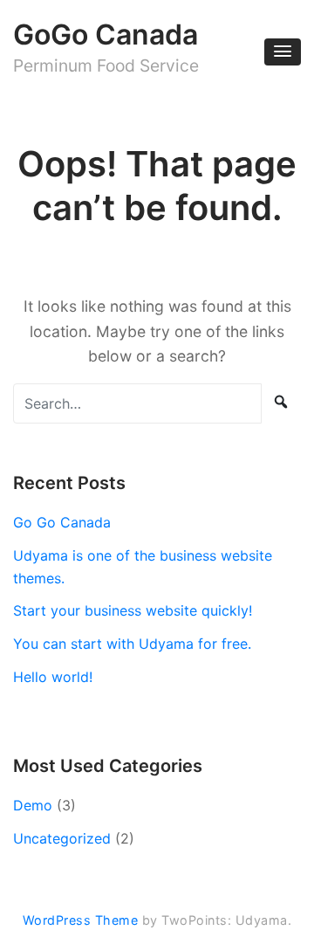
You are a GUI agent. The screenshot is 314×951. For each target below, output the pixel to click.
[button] (282, 51)
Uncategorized (62, 838)
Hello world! (52, 677)
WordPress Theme (81, 920)
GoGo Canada (105, 34)
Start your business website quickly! (132, 610)
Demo (32, 805)
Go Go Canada (62, 522)
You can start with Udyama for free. (132, 643)
